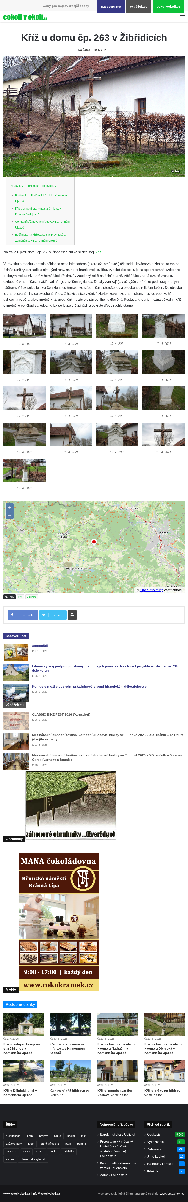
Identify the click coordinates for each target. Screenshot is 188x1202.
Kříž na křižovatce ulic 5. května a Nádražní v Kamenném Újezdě (116, 1048)
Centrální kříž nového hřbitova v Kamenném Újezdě (67, 1048)
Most (31, 1143)
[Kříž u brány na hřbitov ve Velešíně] (164, 1071)
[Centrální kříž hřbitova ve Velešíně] (70, 1071)
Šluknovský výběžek (33, 1159)
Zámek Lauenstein (113, 1175)
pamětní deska (50, 1143)
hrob (30, 1136)
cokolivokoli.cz (168, 6)
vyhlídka (69, 1151)
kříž (98, 252)
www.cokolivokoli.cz (16, 1193)
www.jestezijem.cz (172, 1193)
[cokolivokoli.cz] (25, 17)
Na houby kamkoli (160, 1164)
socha (53, 1151)
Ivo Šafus (84, 50)
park (68, 1143)
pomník (81, 1143)
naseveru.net (111, 6)
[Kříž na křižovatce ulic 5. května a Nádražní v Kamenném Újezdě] (117, 1024)
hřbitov (43, 1136)
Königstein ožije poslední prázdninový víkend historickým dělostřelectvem (90, 686)
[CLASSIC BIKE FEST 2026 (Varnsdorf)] (16, 721)
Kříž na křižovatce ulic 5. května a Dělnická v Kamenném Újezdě (163, 1048)
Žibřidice (31, 596)
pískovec (11, 1151)
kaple (57, 1136)
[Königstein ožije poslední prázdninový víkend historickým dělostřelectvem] (16, 693)
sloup (39, 1151)
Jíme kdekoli (156, 1156)
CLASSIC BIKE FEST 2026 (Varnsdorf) (61, 714)
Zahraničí (154, 1149)
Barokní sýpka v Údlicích (118, 1134)
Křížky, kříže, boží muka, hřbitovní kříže (34, 185)
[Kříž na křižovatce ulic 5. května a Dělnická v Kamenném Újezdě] (164, 1024)
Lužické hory (14, 1143)
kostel (71, 1136)
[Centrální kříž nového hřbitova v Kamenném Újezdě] (70, 1024)
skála (26, 1151)
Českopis (153, 1134)
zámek (10, 1159)
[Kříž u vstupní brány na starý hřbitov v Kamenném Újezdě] (23, 1024)
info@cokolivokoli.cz (46, 1193)
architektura (13, 1136)
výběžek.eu (139, 6)
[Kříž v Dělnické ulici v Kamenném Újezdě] (23, 1071)
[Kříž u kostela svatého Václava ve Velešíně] (117, 1071)
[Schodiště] (16, 652)
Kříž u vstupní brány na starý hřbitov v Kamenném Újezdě (21, 1048)
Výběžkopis (155, 1142)
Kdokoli (152, 1171)
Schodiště (40, 646)
